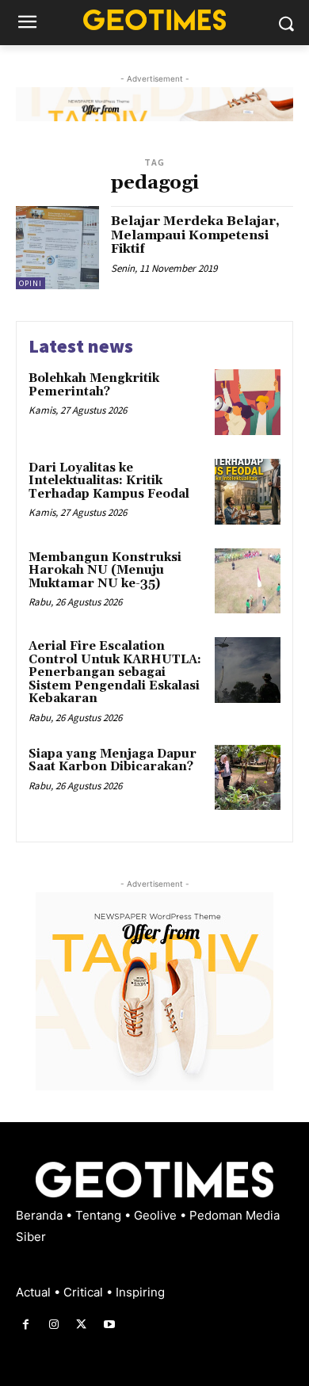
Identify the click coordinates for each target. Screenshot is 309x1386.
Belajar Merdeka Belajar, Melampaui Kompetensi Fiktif (195, 235)
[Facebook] (26, 1324)
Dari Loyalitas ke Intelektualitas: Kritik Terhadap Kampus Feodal (109, 481)
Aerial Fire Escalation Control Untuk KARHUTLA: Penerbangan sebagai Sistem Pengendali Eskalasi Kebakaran (115, 672)
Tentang (99, 1215)
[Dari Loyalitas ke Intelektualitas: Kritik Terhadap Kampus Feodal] (247, 492)
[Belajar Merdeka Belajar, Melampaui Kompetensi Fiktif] (57, 247)
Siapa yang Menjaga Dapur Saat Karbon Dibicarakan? (112, 760)
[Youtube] (110, 1324)
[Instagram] (53, 1324)
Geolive (157, 1215)
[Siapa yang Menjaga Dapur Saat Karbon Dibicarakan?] (247, 778)
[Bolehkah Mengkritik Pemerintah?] (247, 402)
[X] (81, 1324)
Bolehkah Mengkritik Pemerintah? (94, 385)
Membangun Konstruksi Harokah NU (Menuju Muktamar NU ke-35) (105, 570)
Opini (30, 283)
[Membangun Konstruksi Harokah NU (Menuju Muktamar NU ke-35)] (247, 581)
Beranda (41, 1215)
